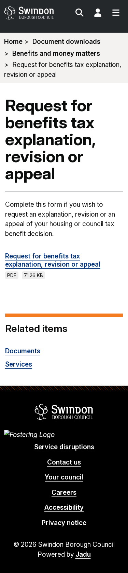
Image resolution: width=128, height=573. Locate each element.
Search (79, 13)
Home (13, 42)
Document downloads (66, 42)
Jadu (83, 554)
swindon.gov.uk (33, 12)
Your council (64, 477)
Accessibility (64, 507)
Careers (64, 492)
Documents (22, 351)
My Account (97, 13)
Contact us (64, 462)
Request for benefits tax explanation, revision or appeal (52, 260)
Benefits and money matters (56, 53)
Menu (116, 13)
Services (18, 364)
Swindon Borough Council (64, 412)
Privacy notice (64, 523)
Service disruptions (64, 447)
